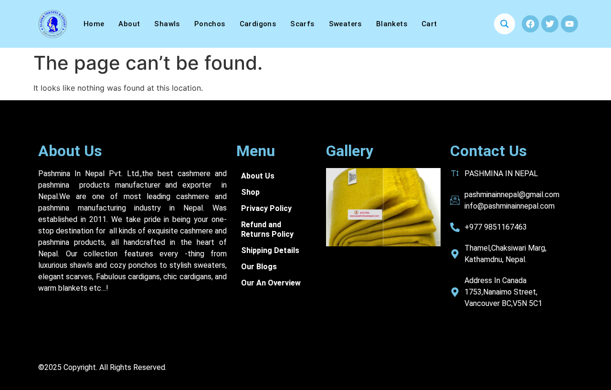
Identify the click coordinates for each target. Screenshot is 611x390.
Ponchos (209, 24)
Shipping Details (270, 250)
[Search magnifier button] (504, 23)
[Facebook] (530, 23)
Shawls (166, 24)
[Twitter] (549, 23)
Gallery (349, 151)
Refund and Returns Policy (267, 229)
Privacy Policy (266, 208)
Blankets (391, 24)
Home (94, 24)
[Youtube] (569, 23)
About (129, 24)
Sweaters (345, 24)
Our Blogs (259, 266)
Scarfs (302, 24)
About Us (70, 151)
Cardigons (258, 24)
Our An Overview (271, 282)
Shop (250, 192)
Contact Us (488, 151)
